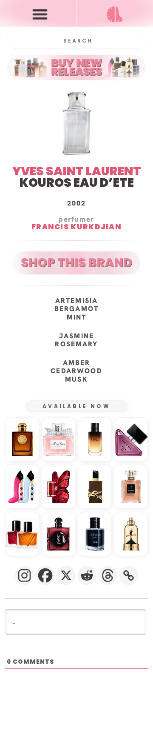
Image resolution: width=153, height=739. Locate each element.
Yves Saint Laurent (76, 171)
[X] (66, 575)
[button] (40, 14)
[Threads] (107, 575)
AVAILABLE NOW (76, 406)
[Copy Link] (128, 575)
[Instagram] (24, 575)
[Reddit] (86, 575)
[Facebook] (45, 575)
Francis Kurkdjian (76, 227)
